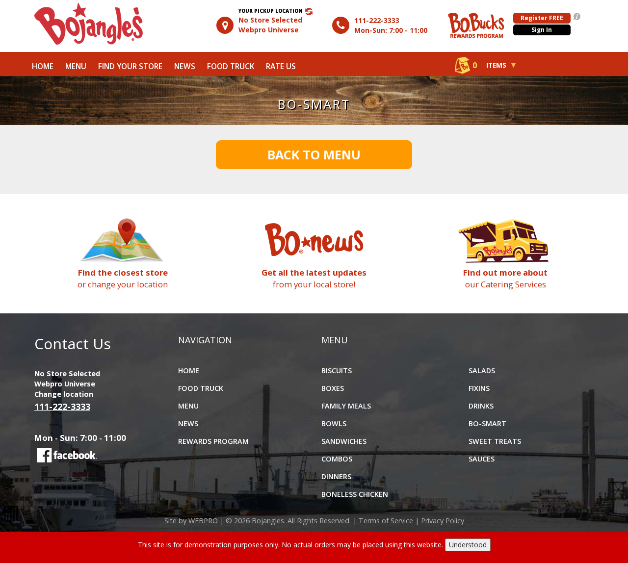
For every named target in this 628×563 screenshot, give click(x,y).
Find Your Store (130, 66)
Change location (63, 394)
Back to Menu (314, 154)
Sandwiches (343, 441)
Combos (336, 458)
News (184, 66)
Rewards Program (213, 441)
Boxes (332, 388)
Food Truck (230, 66)
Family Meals (346, 405)
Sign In (541, 30)
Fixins (479, 388)
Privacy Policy (442, 520)
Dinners (336, 476)
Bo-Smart (487, 423)
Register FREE (542, 18)
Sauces (482, 458)
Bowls (333, 423)
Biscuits (336, 370)
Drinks (481, 405)
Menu (75, 66)
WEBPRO (203, 520)
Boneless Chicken (354, 494)
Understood (468, 544)
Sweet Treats (495, 441)
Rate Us (281, 66)
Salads (482, 370)
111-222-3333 (376, 20)
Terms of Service (386, 520)
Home (42, 66)
